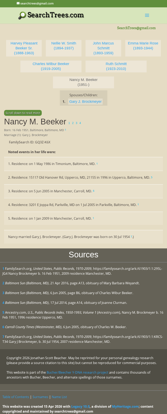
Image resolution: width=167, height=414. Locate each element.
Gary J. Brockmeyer (85, 102)
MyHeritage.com (125, 406)
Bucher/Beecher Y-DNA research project (77, 372)
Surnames (40, 397)
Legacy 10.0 (80, 406)
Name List (59, 397)
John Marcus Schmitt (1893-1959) (103, 48)
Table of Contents (15, 397)
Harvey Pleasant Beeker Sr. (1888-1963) (24, 48)
